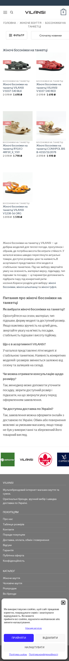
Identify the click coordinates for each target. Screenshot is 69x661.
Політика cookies (18, 654)
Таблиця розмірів (13, 524)
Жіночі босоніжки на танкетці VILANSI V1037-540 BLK (15, 87)
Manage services (33, 628)
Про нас (8, 518)
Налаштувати (34, 647)
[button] (63, 603)
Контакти (8, 529)
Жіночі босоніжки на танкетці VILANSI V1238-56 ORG (15, 210)
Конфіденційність (14, 560)
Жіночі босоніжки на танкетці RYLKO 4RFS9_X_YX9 (15, 149)
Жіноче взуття (30, 22)
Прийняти (19, 637)
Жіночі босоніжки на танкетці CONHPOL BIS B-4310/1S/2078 (50, 149)
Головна (9, 22)
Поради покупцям (14, 534)
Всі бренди (9, 593)
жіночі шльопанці (27, 286)
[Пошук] (11, 12)
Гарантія (8, 550)
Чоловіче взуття (12, 583)
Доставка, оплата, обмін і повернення (26, 539)
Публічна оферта (13, 555)
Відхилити (50, 637)
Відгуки (7, 545)
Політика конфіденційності (43, 654)
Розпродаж (9, 588)
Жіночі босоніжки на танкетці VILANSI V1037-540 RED (48, 87)
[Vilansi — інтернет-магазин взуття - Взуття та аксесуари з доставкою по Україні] (35, 12)
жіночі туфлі (48, 286)
